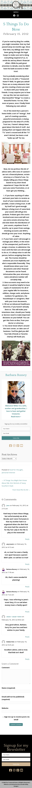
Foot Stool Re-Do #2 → (21, 490)
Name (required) (8, 688)
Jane (7, 505)
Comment (6, 667)
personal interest (8, 472)
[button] (14, 15)
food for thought (16, 470)
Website (5, 708)
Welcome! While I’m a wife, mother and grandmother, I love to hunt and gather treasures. (16, 410)
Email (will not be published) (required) (13, 698)
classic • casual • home (14, 617)
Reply (27, 539)
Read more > (16, 417)
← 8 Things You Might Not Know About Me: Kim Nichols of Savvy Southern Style (14, 483)
